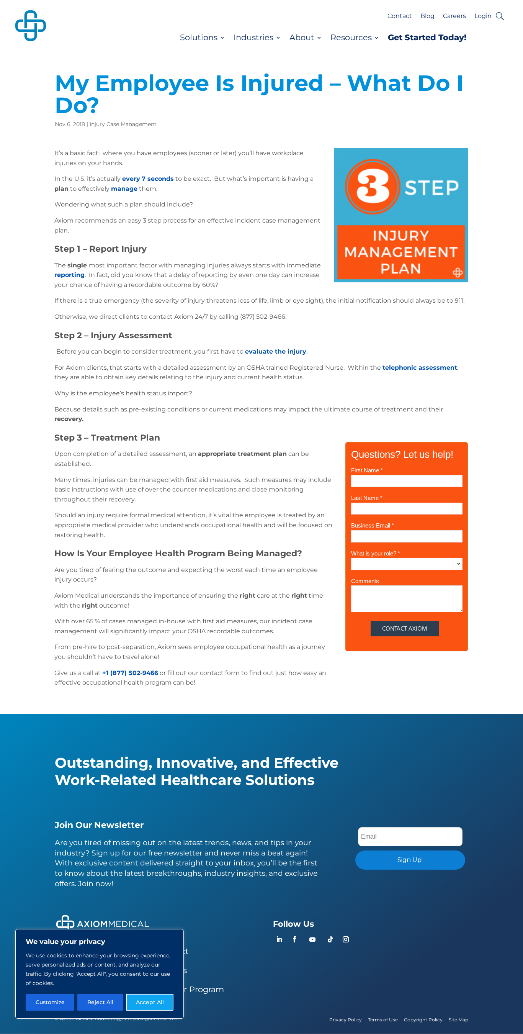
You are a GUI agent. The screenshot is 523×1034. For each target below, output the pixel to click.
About (301, 37)
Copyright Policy (423, 1020)
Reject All (100, 1002)
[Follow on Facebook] (294, 939)
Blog (427, 16)
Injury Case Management (123, 124)
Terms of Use (383, 1020)
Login (483, 16)
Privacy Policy (345, 1020)
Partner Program (190, 989)
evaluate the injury (275, 351)
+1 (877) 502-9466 (130, 673)
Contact (399, 16)
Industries (253, 37)
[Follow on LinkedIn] (279, 939)
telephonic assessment (419, 367)
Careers (454, 16)
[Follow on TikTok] (330, 939)
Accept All (150, 1002)
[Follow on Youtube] (312, 939)
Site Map (458, 1020)
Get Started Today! (427, 37)
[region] (99, 974)
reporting (69, 275)
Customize (50, 1002)
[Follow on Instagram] (346, 939)
